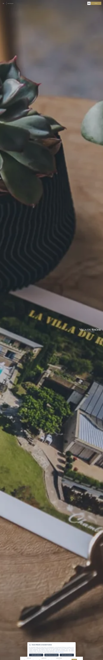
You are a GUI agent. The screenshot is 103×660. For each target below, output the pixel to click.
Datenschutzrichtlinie (59, 652)
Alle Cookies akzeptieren (67, 655)
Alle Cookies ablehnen (36, 655)
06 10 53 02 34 (10, 3)
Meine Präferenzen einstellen (51, 655)
